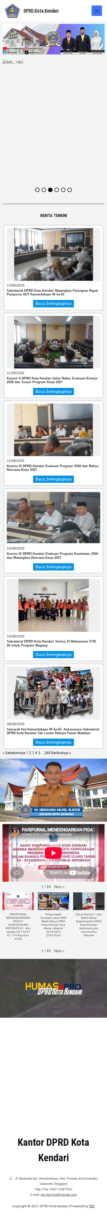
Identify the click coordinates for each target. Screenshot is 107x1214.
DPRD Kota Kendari (41, 10)
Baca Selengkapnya (53, 303)
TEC (92, 1206)
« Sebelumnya (13, 753)
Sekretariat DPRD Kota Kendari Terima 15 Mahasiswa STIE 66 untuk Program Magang (51, 643)
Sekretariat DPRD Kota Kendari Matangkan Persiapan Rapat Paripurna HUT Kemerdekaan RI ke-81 (52, 292)
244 (47, 753)
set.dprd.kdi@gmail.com (59, 1195)
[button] (59, 887)
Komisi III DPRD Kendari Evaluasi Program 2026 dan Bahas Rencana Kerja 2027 (52, 468)
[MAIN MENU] (97, 10)
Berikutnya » (61, 753)
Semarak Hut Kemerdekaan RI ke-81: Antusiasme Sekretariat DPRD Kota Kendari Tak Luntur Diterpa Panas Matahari (53, 731)
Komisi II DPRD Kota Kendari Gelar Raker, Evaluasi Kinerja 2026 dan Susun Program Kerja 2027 (52, 380)
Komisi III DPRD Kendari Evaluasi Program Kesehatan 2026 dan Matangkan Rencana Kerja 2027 (52, 555)
